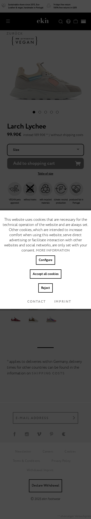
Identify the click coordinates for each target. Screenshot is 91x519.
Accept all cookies (46, 274)
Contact (36, 301)
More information (53, 250)
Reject (45, 288)
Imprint (62, 301)
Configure (45, 260)
